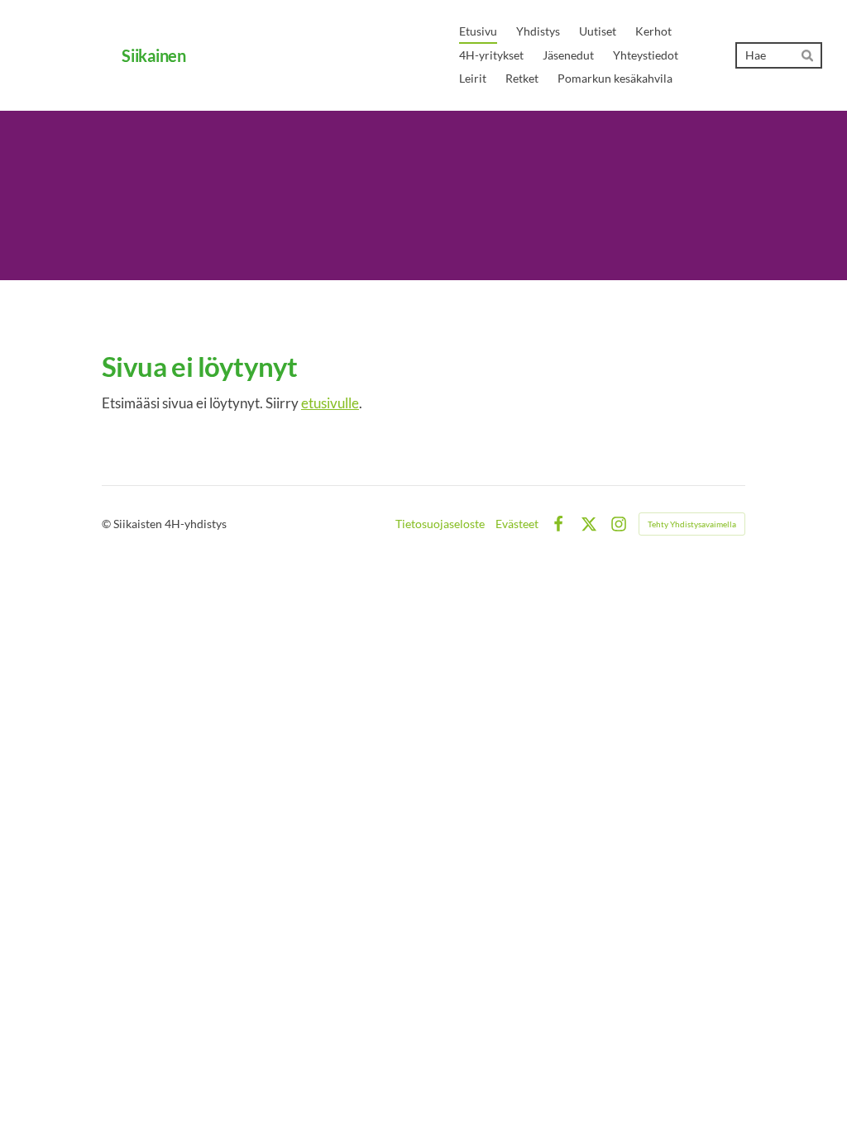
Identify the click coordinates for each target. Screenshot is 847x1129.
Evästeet (516, 524)
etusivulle (330, 403)
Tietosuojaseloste (440, 524)
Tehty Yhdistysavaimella (692, 524)
